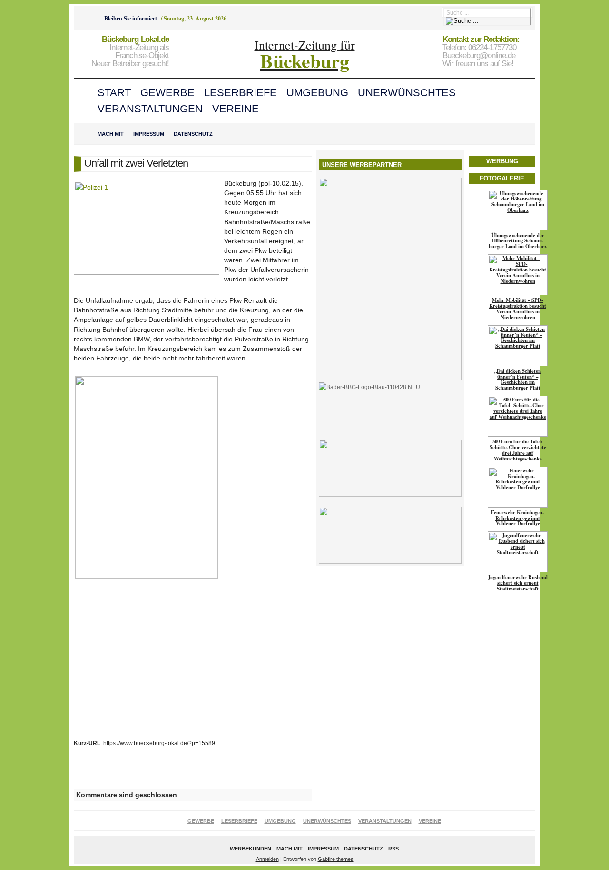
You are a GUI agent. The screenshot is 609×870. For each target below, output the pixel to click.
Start (114, 93)
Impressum (148, 134)
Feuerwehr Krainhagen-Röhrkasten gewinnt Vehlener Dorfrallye (517, 518)
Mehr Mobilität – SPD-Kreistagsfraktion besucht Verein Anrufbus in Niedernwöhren (517, 308)
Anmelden (267, 859)
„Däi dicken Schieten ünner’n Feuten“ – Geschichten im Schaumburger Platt (517, 379)
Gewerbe (167, 93)
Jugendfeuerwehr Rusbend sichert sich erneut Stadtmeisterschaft (518, 582)
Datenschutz (193, 134)
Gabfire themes (336, 859)
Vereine (235, 109)
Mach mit (111, 134)
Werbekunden (250, 848)
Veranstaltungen (150, 109)
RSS (393, 848)
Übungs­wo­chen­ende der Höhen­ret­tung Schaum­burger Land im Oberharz (518, 240)
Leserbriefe (240, 93)
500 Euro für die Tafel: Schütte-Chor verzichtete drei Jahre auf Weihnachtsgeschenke (518, 450)
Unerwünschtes (407, 93)
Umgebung (317, 93)
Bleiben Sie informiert (130, 18)
